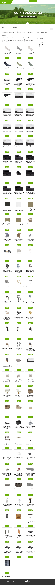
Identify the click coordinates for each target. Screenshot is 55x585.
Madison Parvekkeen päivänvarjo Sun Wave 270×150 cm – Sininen (30, 443)
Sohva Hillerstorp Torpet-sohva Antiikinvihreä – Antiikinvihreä (7, 474)
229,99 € (30, 338)
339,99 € (7, 120)
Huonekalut (21, 1)
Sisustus (39, 1)
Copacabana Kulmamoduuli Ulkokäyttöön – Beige (19, 380)
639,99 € (7, 89)
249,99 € (7, 73)
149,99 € (18, 73)
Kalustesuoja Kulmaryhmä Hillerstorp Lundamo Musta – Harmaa (30, 474)
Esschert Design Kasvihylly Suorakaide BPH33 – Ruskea (7, 443)
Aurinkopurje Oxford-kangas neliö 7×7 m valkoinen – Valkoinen (19, 209)
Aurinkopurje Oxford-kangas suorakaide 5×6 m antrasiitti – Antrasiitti (7, 209)
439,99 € (30, 370)
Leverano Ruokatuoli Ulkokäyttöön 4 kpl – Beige (30, 271)
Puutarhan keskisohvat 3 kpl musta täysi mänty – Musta (7, 427)
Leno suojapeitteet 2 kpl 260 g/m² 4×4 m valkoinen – (7, 567)
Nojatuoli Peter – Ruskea (7, 348)
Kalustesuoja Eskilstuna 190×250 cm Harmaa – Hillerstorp (30, 489)
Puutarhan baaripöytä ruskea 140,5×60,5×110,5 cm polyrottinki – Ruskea (30, 521)
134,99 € (30, 276)
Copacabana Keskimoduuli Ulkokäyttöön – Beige (7, 380)
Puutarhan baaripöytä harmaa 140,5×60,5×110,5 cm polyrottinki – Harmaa (7, 536)
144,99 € (7, 104)
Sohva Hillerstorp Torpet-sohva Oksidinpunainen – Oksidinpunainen (19, 474)
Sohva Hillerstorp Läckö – (19, 457)
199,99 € (30, 245)
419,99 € (7, 182)
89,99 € (30, 260)
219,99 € (30, 198)
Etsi (37, 27)
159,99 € (7, 214)
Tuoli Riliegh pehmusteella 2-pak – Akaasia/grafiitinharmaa (30, 349)
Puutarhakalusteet (32, 1)
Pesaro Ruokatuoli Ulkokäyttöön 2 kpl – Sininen (30, 302)
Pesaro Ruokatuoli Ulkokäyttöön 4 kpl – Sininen (19, 271)
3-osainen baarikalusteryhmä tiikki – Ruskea (19, 536)
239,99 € (7, 245)
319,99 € (18, 104)
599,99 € (30, 401)
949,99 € (7, 307)
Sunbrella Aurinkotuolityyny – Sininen (7, 68)
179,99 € (7, 58)
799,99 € (7, 370)
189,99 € (7, 229)
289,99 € (30, 182)
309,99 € (7, 136)
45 (5, 44)
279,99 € (30, 89)
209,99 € (18, 89)
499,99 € (18, 276)
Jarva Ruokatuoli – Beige (30, 254)
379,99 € (30, 120)
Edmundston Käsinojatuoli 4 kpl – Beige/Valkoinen (7, 318)
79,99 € (30, 432)
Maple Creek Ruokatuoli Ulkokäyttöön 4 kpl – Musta (18, 334)
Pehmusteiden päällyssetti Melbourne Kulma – (7, 100)
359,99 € (30, 167)
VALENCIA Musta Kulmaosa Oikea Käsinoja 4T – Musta (19, 427)
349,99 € (30, 448)
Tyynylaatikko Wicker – (18, 488)
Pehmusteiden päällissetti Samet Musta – (30, 84)
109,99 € (18, 510)
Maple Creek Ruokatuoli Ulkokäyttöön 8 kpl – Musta (7, 334)
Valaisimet (49, 1)
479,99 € (7, 338)
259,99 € (18, 120)
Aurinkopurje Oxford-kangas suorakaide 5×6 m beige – (19, 224)
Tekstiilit (44, 1)
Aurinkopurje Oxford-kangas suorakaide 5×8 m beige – (7, 224)
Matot (26, 1)
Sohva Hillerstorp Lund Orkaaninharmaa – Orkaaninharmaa (30, 458)
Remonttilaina (41, 35)
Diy (17, 1)
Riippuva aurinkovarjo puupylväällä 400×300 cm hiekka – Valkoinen (19, 443)
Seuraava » (8, 44)
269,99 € (18, 151)
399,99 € (18, 463)
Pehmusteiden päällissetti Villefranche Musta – (18, 84)
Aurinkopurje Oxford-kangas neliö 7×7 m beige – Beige (30, 209)
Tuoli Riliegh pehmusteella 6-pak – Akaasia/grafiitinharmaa (7, 365)
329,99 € (18, 136)
